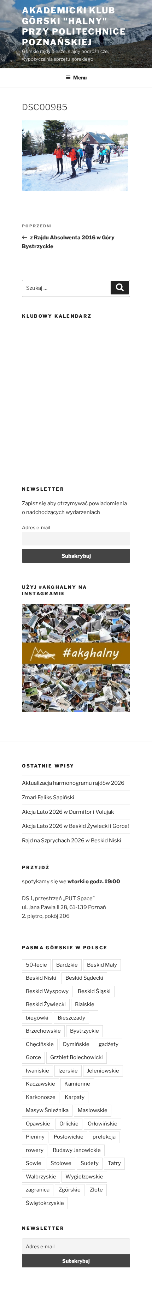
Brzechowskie (43, 1031)
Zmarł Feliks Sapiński (48, 797)
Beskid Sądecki (84, 978)
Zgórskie (70, 1190)
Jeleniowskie (103, 1071)
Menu (80, 77)
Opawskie (38, 1124)
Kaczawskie (40, 1084)
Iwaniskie (37, 1071)
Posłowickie (68, 1137)
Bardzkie (67, 965)
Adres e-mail (36, 527)
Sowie (33, 1163)
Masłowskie (92, 1110)
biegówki (37, 1018)
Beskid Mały (102, 965)
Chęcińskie (40, 1044)
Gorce (33, 1057)
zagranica (37, 1190)
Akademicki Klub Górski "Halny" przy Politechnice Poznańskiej (74, 26)
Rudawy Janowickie (77, 1150)
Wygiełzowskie (84, 1176)
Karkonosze (40, 1097)
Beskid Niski (41, 978)
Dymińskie (76, 1044)
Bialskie (84, 1004)
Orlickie (68, 1124)
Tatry (114, 1163)
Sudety (90, 1163)
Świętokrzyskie (45, 1203)
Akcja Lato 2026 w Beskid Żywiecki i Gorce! (75, 826)
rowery (34, 1150)
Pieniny (35, 1137)
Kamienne (77, 1084)
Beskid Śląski (94, 991)
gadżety (108, 1044)
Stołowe (61, 1163)
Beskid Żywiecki (46, 1004)
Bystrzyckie (84, 1031)
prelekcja (104, 1137)
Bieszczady (71, 1018)
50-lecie (36, 965)
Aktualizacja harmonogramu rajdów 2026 (73, 783)
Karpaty (74, 1097)
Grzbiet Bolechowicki (76, 1057)
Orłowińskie (102, 1124)
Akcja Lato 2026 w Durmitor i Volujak (68, 812)
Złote (96, 1190)
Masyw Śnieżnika (47, 1110)
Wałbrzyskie (41, 1176)
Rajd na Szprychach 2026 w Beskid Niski (71, 840)
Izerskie (68, 1071)
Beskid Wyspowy (47, 991)
